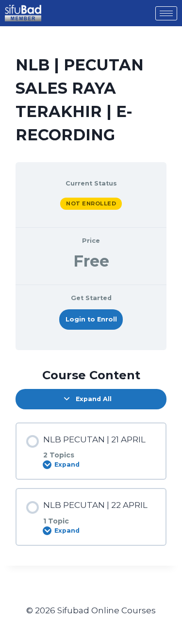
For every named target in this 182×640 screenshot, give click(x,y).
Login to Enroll (91, 319)
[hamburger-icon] (166, 13)
